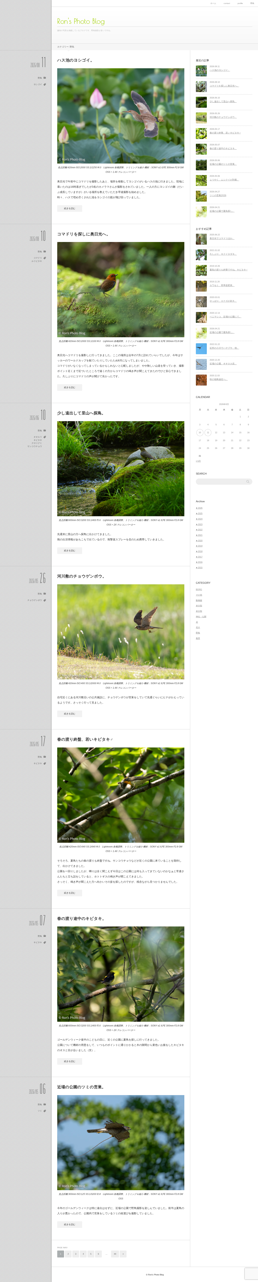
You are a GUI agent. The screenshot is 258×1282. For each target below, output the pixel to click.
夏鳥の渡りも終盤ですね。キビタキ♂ (229, 269)
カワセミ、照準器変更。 (222, 285)
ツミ (40, 1111)
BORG (199, 589)
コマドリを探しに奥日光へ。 (83, 234)
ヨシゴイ (38, 84)
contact (227, 3)
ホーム (213, 3)
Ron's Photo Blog (81, 21)
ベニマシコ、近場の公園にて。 (225, 316)
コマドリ (38, 258)
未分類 (199, 606)
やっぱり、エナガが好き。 (223, 301)
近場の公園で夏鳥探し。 (222, 211)
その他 (199, 595)
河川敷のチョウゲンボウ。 (81, 576)
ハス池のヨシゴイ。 (75, 60)
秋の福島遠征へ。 (219, 379)
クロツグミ (37, 443)
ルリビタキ (37, 261)
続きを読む (69, 208)
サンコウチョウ (34, 446)
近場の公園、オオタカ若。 (223, 363)
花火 (198, 627)
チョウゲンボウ (34, 600)
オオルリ (38, 437)
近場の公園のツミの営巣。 (81, 1087)
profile (240, 3)
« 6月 (198, 461)
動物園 (199, 600)
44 (115, 1254)
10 (200, 432)
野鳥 (252, 3)
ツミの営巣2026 (218, 195)
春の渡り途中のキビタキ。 (81, 918)
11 (208, 432)
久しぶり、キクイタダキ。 (223, 254)
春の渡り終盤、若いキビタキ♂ (85, 739)
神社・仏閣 (201, 616)
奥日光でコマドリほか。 (222, 238)
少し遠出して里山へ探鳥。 (81, 413)
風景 (198, 638)
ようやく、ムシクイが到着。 (224, 179)
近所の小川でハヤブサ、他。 (224, 348)
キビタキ (38, 440)
